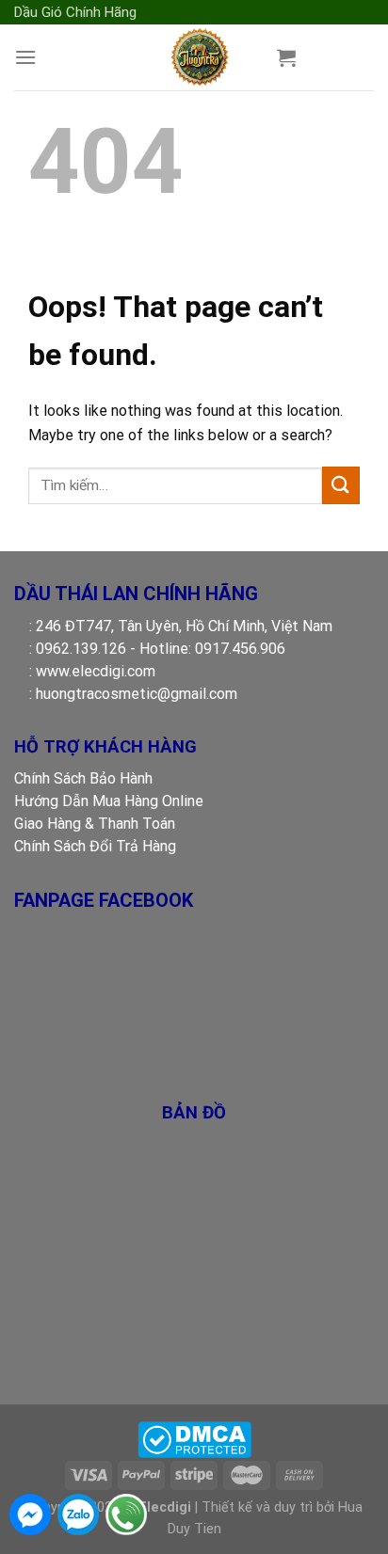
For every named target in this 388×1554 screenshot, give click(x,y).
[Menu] (25, 57)
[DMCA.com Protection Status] (194, 1439)
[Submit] (341, 485)
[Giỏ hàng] (286, 57)
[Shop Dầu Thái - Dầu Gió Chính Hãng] (199, 57)
